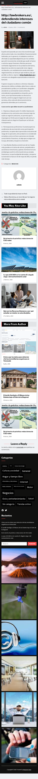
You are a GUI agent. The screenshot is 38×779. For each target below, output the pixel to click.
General (26, 471)
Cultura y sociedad (10, 470)
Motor (30, 487)
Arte (11, 465)
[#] (2, 510)
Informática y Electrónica (9, 481)
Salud (31, 498)
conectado (19, 447)
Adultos (4, 466)
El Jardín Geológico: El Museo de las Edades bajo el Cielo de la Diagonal (16, 396)
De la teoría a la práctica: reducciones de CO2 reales (18, 239)
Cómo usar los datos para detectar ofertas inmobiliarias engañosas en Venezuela (16, 359)
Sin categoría (8, 504)
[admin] (19, 176)
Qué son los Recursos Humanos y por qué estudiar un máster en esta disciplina (18, 312)
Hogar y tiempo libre (12, 476)
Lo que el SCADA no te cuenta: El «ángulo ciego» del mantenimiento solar (18, 276)
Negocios (15, 164)
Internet (24, 481)
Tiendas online (24, 504)
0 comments (21, 27)
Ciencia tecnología (20, 466)
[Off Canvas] (2, 3)
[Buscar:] (14, 544)
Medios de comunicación (19, 486)
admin (5, 27)
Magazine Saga (27, 769)
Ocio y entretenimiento (13, 498)
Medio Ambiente (6, 486)
